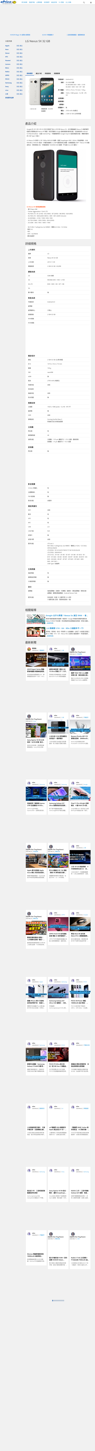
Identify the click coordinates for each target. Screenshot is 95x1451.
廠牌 (29, 254)
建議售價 (31, 266)
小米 (6, 94)
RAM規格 (31, 319)
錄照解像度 (31, 435)
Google (85, 784)
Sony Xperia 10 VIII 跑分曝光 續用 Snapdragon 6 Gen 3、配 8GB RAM (58, 1192)
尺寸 (29, 364)
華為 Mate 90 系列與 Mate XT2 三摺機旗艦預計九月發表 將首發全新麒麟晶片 (80, 935)
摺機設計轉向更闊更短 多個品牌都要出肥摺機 (80, 1065)
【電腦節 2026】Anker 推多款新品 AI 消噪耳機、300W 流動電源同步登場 (80, 1128)
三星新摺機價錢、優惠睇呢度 (76, 35)
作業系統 (31, 302)
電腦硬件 (42, 650)
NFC (29, 522)
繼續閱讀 (50, 623)
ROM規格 (31, 323)
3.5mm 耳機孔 (32, 488)
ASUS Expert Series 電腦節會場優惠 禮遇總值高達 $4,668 (35, 670)
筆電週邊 (86, 1108)
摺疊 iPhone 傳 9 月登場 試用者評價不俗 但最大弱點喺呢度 (36, 1002)
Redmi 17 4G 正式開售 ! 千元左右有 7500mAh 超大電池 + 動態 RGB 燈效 (80, 1259)
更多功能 (31, 543)
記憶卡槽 (31, 539)
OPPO (7, 75)
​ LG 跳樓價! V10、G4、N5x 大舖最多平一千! (65, 628)
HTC (6, 57)
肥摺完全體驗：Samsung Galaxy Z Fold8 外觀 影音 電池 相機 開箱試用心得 (36, 1065)
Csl (62, 1108)
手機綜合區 (87, 1045)
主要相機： (61, 98)
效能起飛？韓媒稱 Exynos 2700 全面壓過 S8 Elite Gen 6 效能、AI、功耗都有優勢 (36, 804)
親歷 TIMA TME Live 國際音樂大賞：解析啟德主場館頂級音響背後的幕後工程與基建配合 (80, 674)
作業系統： (61, 79)
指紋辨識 (31, 573)
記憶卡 (30, 535)
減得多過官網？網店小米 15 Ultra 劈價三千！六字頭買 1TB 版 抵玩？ (57, 670)
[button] (84, 2)
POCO (7, 79)
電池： (63, 110)
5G (29, 288)
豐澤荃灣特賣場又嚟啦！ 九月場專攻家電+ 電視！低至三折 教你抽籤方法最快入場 (36, 938)
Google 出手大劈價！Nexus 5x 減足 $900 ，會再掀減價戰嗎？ (67, 615)
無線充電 (31, 393)
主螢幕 (30, 407)
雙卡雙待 (31, 292)
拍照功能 (31, 439)
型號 (29, 258)
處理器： (62, 104)
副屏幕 (30, 411)
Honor (7, 53)
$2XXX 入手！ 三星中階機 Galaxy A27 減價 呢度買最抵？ (80, 1192)
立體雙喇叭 (31, 492)
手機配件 (86, 717)
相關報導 (57, 73)
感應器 (30, 591)
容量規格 (31, 314)
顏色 (29, 360)
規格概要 (30, 73)
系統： (63, 82)
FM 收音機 (31, 496)
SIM (29, 372)
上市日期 (31, 262)
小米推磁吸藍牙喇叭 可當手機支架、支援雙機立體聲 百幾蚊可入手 (36, 1128)
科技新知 (79, 654)
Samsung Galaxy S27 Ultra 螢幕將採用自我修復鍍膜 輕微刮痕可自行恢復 (58, 804)
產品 (21, 46)
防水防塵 (31, 397)
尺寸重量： (61, 90)
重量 (29, 368)
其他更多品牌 (9, 98)
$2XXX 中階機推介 (48, 35)
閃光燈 (30, 431)
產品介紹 (39, 73)
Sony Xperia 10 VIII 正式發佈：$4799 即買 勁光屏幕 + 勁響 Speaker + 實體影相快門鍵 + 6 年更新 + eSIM (35, 741)
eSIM (29, 376)
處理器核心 (31, 310)
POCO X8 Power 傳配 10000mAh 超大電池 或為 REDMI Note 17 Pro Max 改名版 (79, 1002)
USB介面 (31, 531)
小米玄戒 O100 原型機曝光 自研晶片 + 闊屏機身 (58, 737)
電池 (29, 381)
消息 (18, 46)
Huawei (8, 60)
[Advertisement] (58, 57)
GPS (29, 518)
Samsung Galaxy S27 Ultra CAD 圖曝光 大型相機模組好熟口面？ (58, 1002)
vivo (6, 90)
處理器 (30, 306)
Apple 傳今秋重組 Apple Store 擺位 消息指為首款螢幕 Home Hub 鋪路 (36, 871)
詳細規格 (48, 73)
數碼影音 (42, 1108)
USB (29, 527)
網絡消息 (57, 851)
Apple (7, 46)
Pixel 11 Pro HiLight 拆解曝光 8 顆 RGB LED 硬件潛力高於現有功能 (80, 804)
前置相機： (61, 101)
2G (29, 276)
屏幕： (63, 93)
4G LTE (30, 284)
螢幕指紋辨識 (32, 577)
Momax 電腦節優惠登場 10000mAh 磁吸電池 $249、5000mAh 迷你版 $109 (36, 1255)
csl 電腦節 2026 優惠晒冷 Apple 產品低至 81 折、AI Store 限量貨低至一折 (58, 1128)
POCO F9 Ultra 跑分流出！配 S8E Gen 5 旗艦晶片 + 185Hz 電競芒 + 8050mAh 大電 (57, 1065)
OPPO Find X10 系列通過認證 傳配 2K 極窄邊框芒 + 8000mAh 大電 (58, 935)
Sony (7, 86)
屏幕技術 (31, 419)
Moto (7, 68)
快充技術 (31, 389)
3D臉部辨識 (32, 581)
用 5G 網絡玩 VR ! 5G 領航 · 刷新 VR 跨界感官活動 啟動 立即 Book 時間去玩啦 (58, 871)
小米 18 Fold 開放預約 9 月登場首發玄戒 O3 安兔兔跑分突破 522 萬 (79, 868)
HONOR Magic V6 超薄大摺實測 (20, 35)
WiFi (29, 510)
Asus (6, 49)
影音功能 (31, 500)
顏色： (63, 114)
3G (29, 280)
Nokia (7, 72)
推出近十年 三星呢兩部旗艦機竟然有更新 (36, 1192)
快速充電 (31, 385)
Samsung (8, 83)
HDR (29, 415)
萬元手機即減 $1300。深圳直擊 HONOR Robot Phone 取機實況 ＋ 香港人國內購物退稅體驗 (58, 1259)
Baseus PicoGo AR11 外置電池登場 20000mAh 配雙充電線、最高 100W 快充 (80, 737)
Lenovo (7, 64)
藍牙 (29, 514)
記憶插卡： (61, 107)
